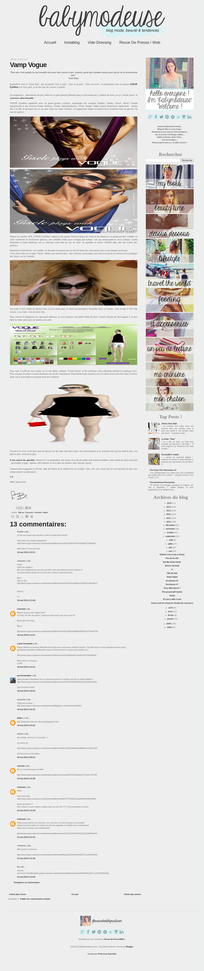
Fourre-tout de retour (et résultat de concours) (172, 603)
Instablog (72, 42)
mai (170, 551)
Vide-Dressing (99, 42)
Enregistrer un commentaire (27, 882)
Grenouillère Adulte (170, 454)
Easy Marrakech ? (172, 588)
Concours (29, 512)
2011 (168, 518)
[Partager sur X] (23, 507)
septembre (170, 536)
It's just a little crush (172, 599)
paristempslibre (24, 675)
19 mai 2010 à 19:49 (26, 778)
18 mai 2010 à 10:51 (26, 552)
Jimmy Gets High (169, 424)
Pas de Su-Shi (172, 558)
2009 (168, 624)
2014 (168, 507)
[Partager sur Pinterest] (29, 507)
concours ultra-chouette (21, 98)
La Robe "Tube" (168, 439)
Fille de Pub (172, 573)
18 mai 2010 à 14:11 (26, 635)
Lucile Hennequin (25, 644)
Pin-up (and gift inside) (172, 592)
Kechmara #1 (172, 584)
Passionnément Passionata (162, 482)
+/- (172, 569)
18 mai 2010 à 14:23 (26, 667)
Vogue (45, 512)
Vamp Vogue (172, 577)
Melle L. (20, 718)
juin (170, 547)
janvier (170, 619)
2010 (168, 522)
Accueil (50, 42)
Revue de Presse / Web (139, 42)
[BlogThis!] (20, 507)
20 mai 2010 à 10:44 (26, 810)
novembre (170, 529)
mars (170, 611)
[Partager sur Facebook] (26, 507)
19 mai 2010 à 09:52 (26, 757)
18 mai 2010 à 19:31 (26, 709)
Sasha (172, 595)
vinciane (21, 766)
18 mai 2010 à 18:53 (26, 691)
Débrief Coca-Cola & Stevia (172, 554)
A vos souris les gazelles (22, 460)
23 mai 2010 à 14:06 (26, 877)
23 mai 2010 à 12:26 (26, 858)
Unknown (21, 609)
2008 (169, 627)
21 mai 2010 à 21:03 (26, 837)
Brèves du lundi (172, 566)
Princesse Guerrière (107, 954)
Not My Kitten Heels (172, 562)
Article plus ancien (132, 894)
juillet (170, 544)
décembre (170, 525)
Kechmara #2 (172, 581)
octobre (170, 532)
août (171, 540)
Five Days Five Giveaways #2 (163, 470)
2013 (168, 511)
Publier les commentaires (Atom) (35, 899)
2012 (168, 514)
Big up (21, 512)
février (171, 615)
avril (170, 608)
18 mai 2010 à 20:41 (26, 725)
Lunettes (38, 512)
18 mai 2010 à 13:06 (26, 600)
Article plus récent (17, 894)
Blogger (129, 947)
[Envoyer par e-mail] (17, 507)
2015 (169, 503)
